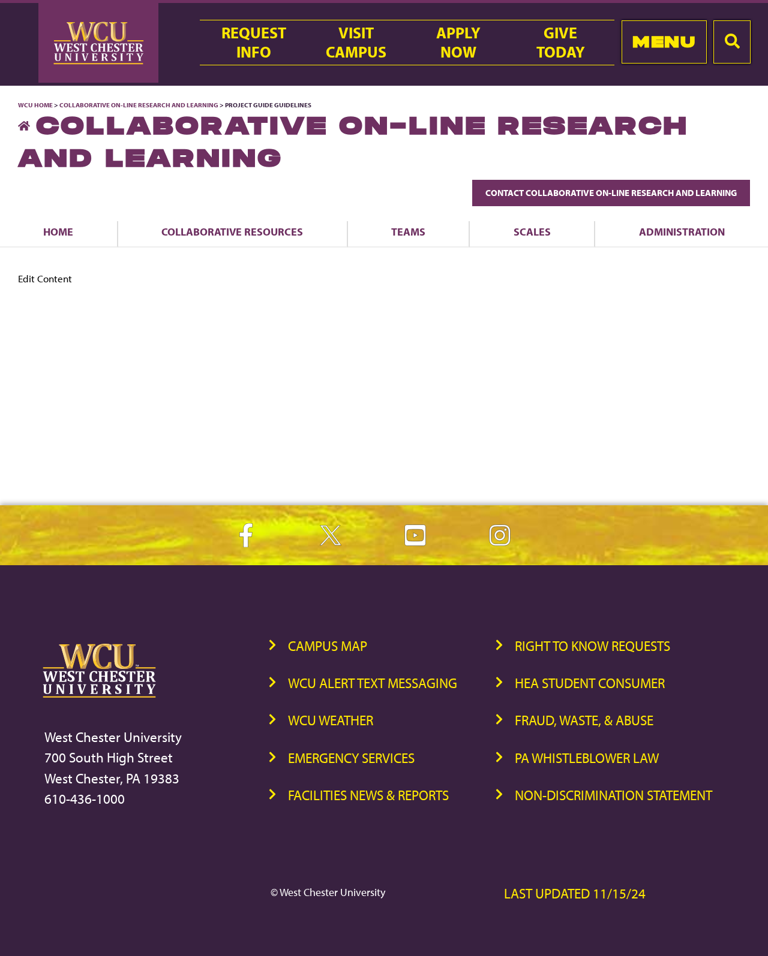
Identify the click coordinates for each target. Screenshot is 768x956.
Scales (532, 231)
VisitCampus (356, 42)
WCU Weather (330, 720)
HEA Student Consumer (590, 683)
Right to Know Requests (592, 646)
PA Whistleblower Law (587, 758)
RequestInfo (253, 42)
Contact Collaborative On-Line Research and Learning (611, 192)
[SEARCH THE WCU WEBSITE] (732, 42)
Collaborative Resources (232, 231)
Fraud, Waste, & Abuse (584, 720)
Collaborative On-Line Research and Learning (138, 105)
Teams (408, 231)
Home (58, 231)
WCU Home (35, 105)
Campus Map (327, 646)
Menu (663, 41)
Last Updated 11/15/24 (575, 893)
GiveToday (560, 42)
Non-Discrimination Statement (613, 795)
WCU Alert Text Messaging (372, 683)
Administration (682, 231)
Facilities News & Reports (368, 795)
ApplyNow (458, 42)
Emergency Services (351, 758)
